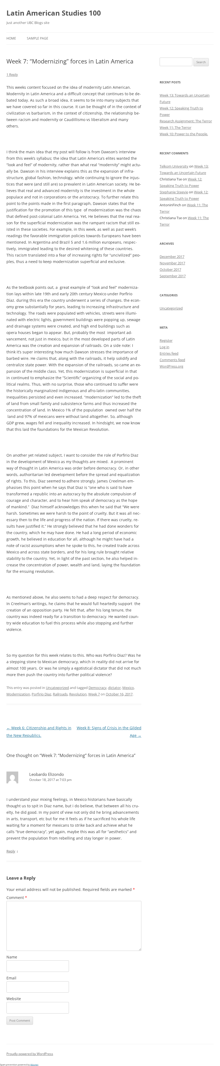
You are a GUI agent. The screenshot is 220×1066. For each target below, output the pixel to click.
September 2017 (173, 275)
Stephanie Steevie (174, 192)
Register (166, 340)
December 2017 (172, 256)
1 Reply (12, 74)
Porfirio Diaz (41, 694)
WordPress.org (171, 366)
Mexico (128, 687)
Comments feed (172, 359)
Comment (16, 897)
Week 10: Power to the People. (184, 134)
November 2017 (172, 263)
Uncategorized (57, 687)
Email (11, 977)
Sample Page (37, 38)
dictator (114, 687)
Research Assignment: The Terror (186, 121)
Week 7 (94, 694)
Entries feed (169, 353)
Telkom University (174, 166)
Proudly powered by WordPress (29, 1053)
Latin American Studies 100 (53, 13)
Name (11, 957)
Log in (164, 346)
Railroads (60, 694)
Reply (10, 851)
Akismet (34, 1064)
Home (11, 38)
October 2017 (170, 269)
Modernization (18, 694)
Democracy (98, 687)
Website (13, 998)
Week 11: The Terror (175, 127)
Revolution (78, 694)
